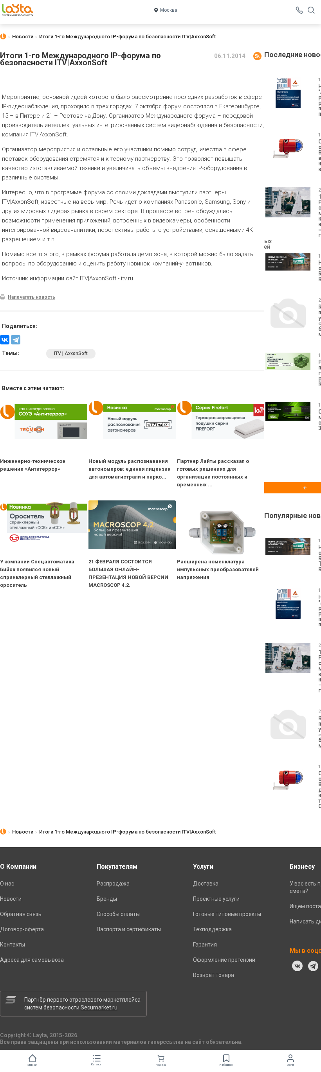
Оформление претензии (224, 960)
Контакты (12, 944)
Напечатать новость (31, 297)
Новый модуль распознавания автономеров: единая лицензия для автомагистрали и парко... (129, 469)
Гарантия (205, 944)
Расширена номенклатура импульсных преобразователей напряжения (218, 569)
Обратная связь (20, 914)
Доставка (205, 883)
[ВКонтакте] (297, 966)
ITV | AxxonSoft (71, 353)
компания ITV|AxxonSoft (34, 134)
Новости (11, 899)
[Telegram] (15, 339)
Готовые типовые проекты (227, 914)
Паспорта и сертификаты (129, 929)
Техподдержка (212, 929)
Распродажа (113, 883)
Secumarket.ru (99, 1007)
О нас (7, 883)
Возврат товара (213, 975)
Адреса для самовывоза (32, 960)
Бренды (107, 899)
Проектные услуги (216, 899)
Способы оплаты (118, 914)
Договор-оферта (22, 929)
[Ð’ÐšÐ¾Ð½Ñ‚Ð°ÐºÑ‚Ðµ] (4, 339)
